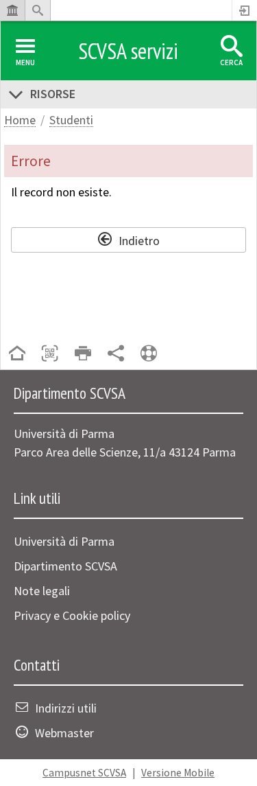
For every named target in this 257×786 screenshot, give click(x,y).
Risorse (52, 94)
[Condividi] (116, 354)
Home (20, 120)
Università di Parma (64, 541)
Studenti (71, 120)
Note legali (42, 591)
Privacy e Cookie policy (72, 615)
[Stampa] (83, 354)
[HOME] (17, 354)
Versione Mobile (178, 772)
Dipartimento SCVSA (65, 566)
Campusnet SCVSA (84, 772)
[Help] (149, 354)
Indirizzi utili (66, 708)
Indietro (139, 239)
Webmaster (64, 733)
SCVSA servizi (128, 50)
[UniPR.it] (12, 10)
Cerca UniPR (37, 10)
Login (244, 10)
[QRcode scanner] (50, 354)
